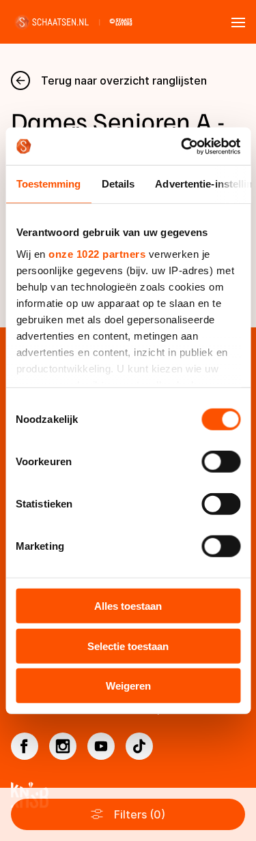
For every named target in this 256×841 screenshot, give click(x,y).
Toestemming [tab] (48, 184)
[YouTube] (101, 746)
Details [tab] (117, 184)
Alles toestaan (128, 606)
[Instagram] (62, 746)
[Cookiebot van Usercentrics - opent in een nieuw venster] (182, 146)
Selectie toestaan (128, 645)
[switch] (220, 462)
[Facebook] (24, 746)
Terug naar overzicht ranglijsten (124, 80)
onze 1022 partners (96, 253)
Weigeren (128, 686)
